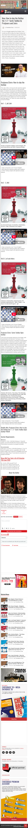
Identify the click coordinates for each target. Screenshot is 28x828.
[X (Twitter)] (3, 752)
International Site (6, 775)
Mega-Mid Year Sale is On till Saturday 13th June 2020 (12, 459)
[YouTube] (7, 752)
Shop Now (14, 719)
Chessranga (16, 826)
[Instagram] (13, 752)
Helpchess (21, 826)
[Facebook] (10, 752)
